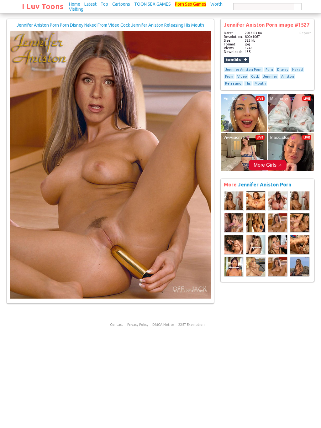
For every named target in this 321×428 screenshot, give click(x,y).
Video (242, 76)
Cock (255, 76)
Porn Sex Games (190, 4)
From (229, 76)
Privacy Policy (137, 324)
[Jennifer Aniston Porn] (234, 209)
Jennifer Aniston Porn (243, 69)
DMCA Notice (163, 324)
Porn (269, 69)
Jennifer (270, 76)
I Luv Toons (43, 6)
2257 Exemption (191, 324)
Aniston (287, 76)
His (247, 83)
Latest (90, 4)
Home (74, 4)
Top (104, 4)
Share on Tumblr (236, 60)
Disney (282, 69)
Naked (297, 69)
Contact (116, 324)
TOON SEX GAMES (152, 4)
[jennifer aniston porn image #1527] (110, 297)
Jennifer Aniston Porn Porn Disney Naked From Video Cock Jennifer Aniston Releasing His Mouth (110, 25)
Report (305, 33)
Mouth (260, 83)
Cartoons (121, 4)
